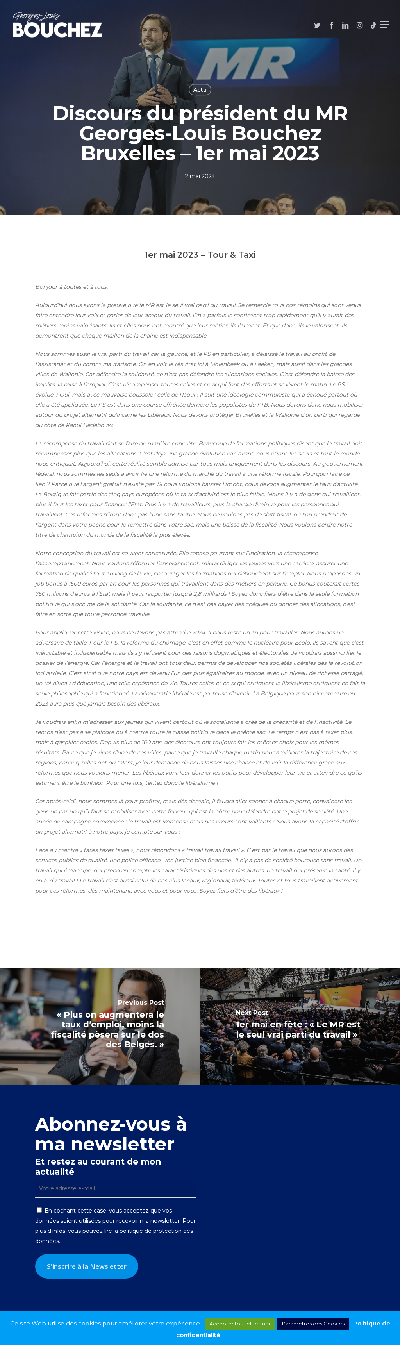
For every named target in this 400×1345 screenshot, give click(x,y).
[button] (384, 25)
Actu (200, 89)
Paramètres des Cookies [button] (313, 1323)
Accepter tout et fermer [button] (240, 1323)
